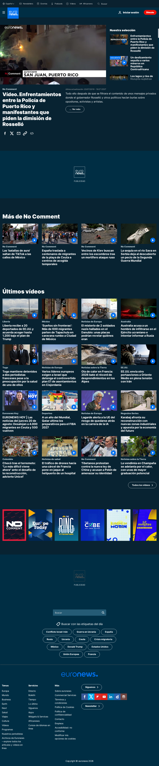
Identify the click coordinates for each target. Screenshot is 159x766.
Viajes (5, 716)
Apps (31, 712)
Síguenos (33, 708)
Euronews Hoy (10, 413)
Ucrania (66, 639)
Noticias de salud (51, 459)
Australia (126, 321)
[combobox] (114, 3)
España (109, 631)
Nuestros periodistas (12, 733)
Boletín (31, 695)
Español (9, 3)
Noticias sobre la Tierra (94, 367)
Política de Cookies (64, 707)
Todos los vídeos (141, 485)
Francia (92, 654)
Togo (5, 367)
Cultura (5, 720)
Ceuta (82, 639)
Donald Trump (75, 646)
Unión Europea (71, 654)
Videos (5, 725)
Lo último (33, 703)
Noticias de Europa (91, 321)
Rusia (50, 639)
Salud (5, 712)
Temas (5, 685)
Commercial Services (65, 695)
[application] (53, 54)
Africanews (34, 720)
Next (4, 708)
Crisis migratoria (103, 639)
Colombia (7, 459)
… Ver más (74, 109)
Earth (4, 703)
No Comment (9, 246)
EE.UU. (124, 367)
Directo (150, 12)
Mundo (5, 695)
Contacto (59, 719)
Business (6, 699)
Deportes (47, 413)
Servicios (33, 685)
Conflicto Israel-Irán (57, 631)
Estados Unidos (100, 646)
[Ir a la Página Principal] (13, 13)
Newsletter (91, 706)
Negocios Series (130, 413)
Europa (5, 690)
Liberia (6, 321)
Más (57, 685)
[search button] (98, 3)
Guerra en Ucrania (86, 631)
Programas (7, 729)
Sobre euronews (63, 690)
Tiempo (32, 699)
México (46, 321)
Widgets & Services (38, 716)
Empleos (59, 723)
